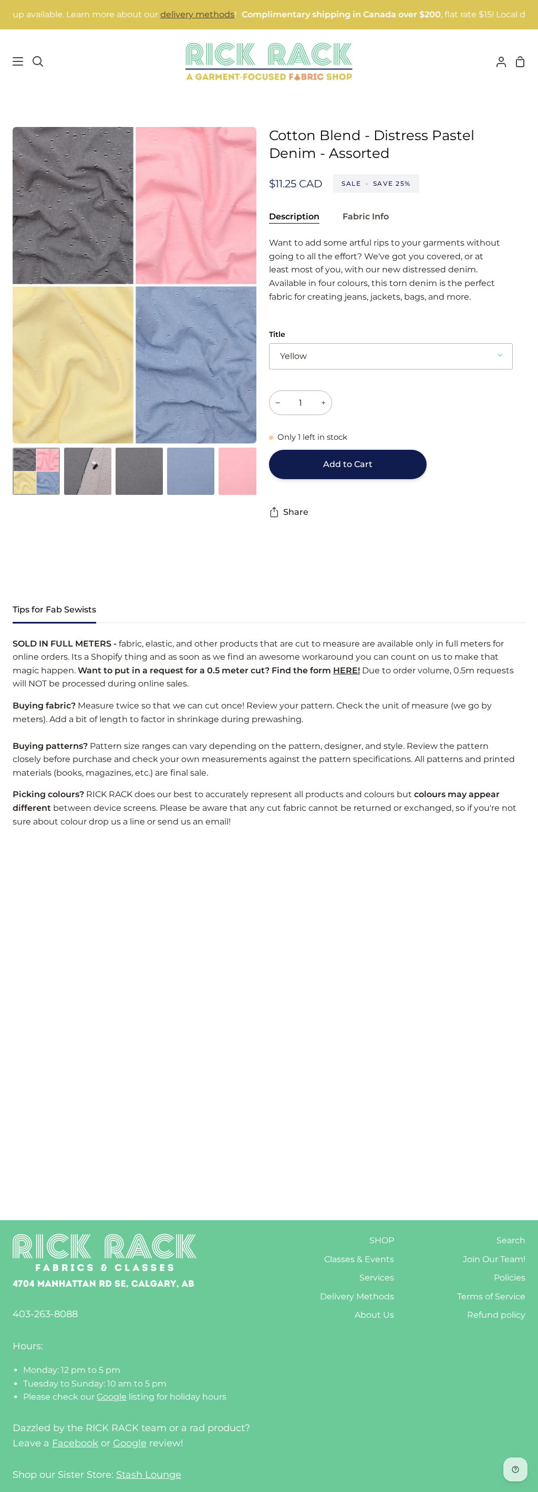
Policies (509, 1278)
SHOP (381, 1240)
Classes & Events (359, 1259)
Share (295, 512)
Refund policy (496, 1315)
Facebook (75, 1443)
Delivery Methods (357, 1296)
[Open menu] (12, 61)
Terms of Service (491, 1296)
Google (112, 1397)
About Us (374, 1315)
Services (376, 1278)
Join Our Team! (494, 1259)
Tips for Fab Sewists (54, 610)
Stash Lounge (148, 1474)
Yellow (293, 356)
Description (294, 216)
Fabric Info (366, 216)
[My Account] (497, 61)
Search (510, 1240)
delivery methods (167, 14)
